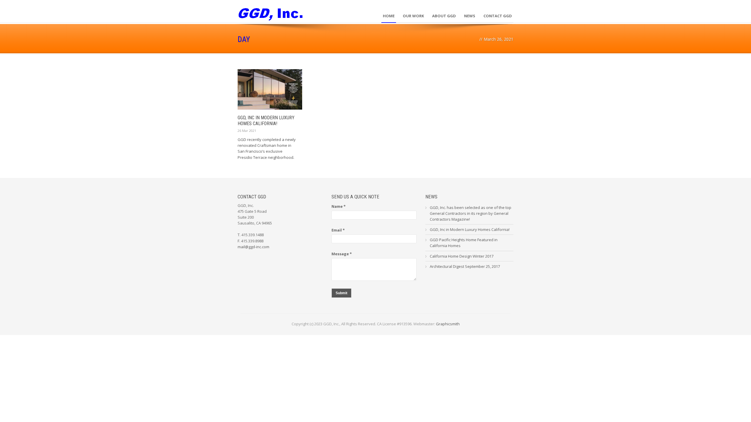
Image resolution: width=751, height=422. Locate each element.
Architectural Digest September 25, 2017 (465, 266)
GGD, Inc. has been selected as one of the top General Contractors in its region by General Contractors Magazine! (470, 213)
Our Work (413, 15)
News (469, 15)
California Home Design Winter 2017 (461, 256)
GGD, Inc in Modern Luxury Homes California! (266, 121)
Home (389, 15)
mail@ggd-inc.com (253, 246)
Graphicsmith (448, 323)
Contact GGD (497, 15)
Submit (341, 293)
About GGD (444, 15)
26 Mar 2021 (247, 130)
